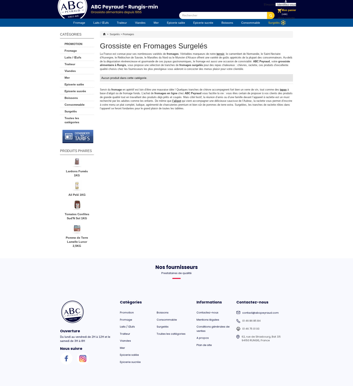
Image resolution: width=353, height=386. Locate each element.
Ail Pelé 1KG (77, 194)
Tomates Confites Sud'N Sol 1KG (77, 216)
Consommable (250, 22)
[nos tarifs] (78, 136)
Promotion (73, 44)
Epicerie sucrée (203, 22)
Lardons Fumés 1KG (77, 173)
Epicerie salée (176, 22)
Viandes (140, 22)
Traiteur (122, 22)
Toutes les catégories (72, 120)
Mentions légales (208, 320)
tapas (283, 89)
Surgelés (274, 22)
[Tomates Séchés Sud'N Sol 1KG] (77, 206)
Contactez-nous (207, 312)
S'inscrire (269, 4)
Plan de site (204, 345)
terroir (220, 53)
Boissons (227, 22)
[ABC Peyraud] (107, 9)
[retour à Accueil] (104, 34)
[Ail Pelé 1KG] (77, 186)
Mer (156, 22)
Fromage (79, 22)
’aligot (177, 100)
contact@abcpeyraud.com (260, 313)
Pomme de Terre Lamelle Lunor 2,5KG (77, 241)
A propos (203, 338)
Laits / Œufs (101, 22)
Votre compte (286, 18)
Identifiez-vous (286, 4)
